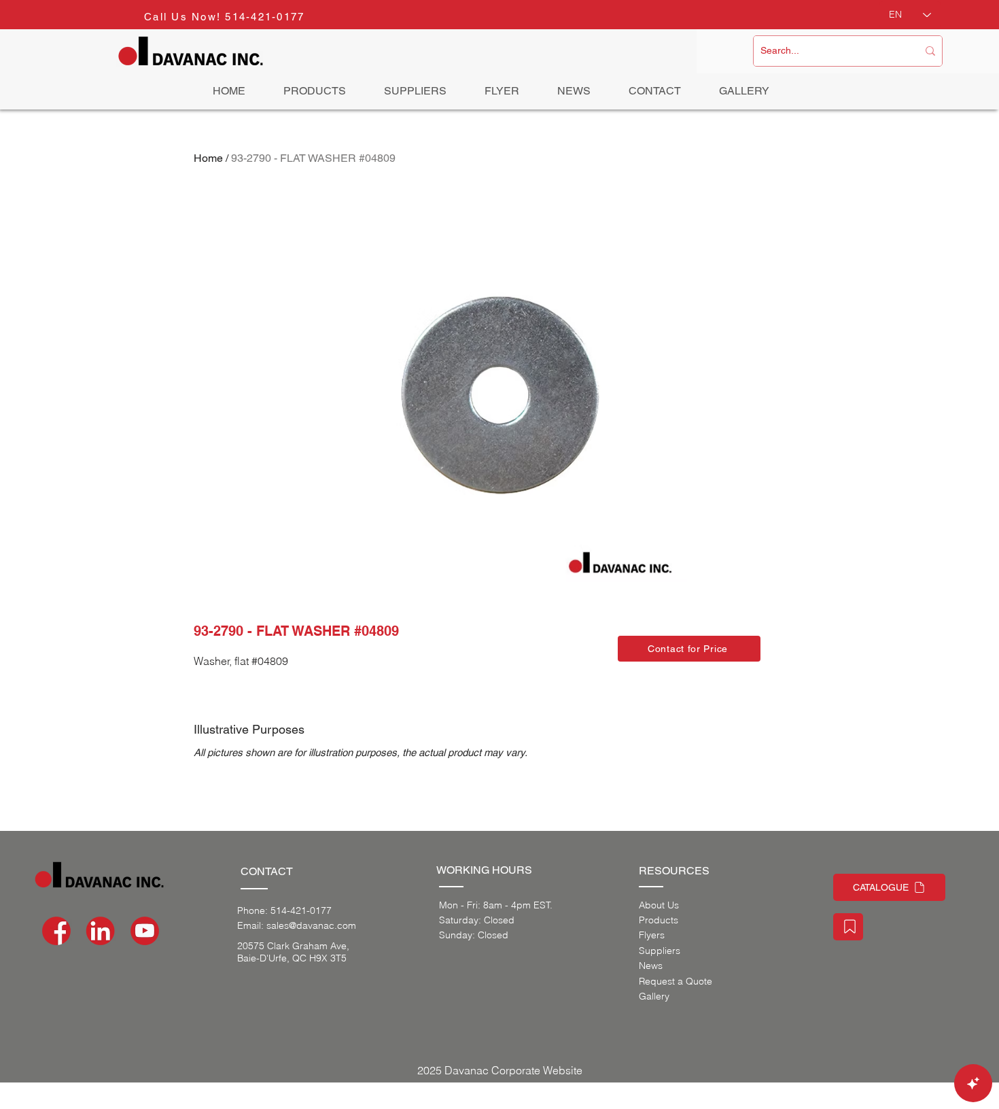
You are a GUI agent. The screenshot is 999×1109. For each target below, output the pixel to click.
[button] (689, 649)
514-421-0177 (264, 16)
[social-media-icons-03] (145, 931)
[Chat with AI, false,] (973, 1083)
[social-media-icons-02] (56, 931)
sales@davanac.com (311, 925)
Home (208, 158)
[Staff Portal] (848, 926)
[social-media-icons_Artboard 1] (101, 931)
